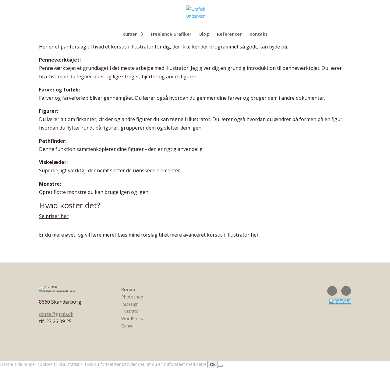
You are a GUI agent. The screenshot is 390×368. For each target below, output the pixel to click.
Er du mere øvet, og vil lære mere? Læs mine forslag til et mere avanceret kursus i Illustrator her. (149, 234)
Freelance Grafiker (171, 34)
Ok (212, 364)
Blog (204, 34)
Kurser (129, 34)
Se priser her (54, 216)
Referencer (229, 34)
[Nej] (220, 366)
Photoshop (132, 297)
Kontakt (259, 34)
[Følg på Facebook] (332, 291)
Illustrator (130, 311)
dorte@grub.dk (56, 314)
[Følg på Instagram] (346, 291)
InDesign (130, 304)
